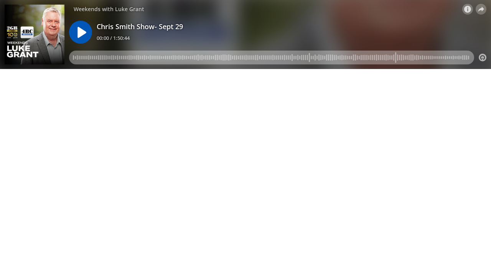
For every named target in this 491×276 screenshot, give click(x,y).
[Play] (80, 32)
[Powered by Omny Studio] (482, 57)
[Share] (481, 9)
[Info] (467, 9)
